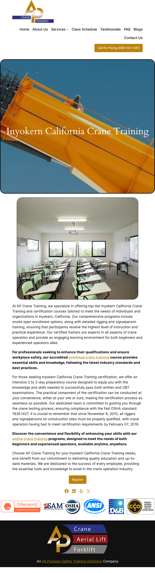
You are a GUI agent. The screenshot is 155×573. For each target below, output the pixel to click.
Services (58, 29)
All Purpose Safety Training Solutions (72, 561)
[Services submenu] (67, 29)
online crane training (30, 439)
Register (77, 479)
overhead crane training (89, 357)
